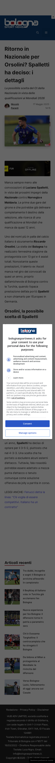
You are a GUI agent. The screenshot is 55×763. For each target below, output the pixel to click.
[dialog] (27, 381)
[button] (27, 378)
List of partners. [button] (18, 398)
